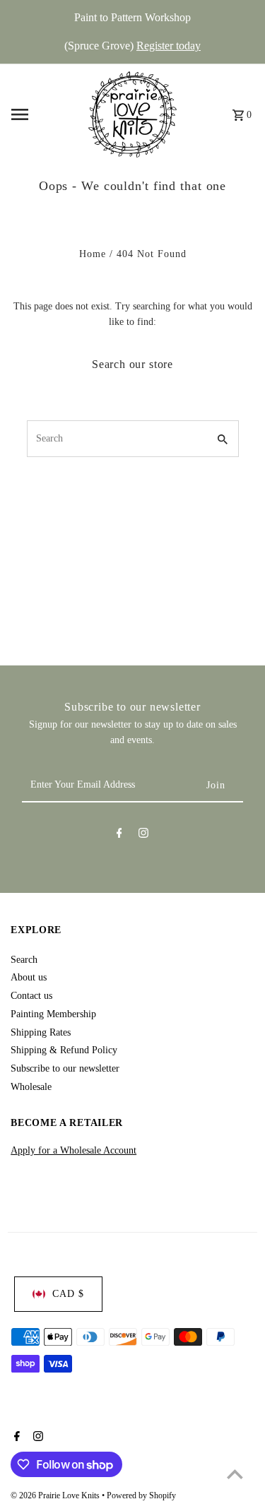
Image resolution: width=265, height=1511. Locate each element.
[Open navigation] (45, 114)
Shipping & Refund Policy (64, 1050)
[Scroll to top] (235, 1474)
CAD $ (68, 1293)
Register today (168, 46)
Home (92, 254)
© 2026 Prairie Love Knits (56, 1495)
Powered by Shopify (141, 1495)
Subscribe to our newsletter (65, 1068)
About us (29, 977)
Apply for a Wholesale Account (73, 1150)
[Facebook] (119, 835)
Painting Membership (53, 1014)
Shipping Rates (41, 1032)
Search (24, 959)
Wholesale (31, 1087)
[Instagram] (143, 835)
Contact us (31, 995)
